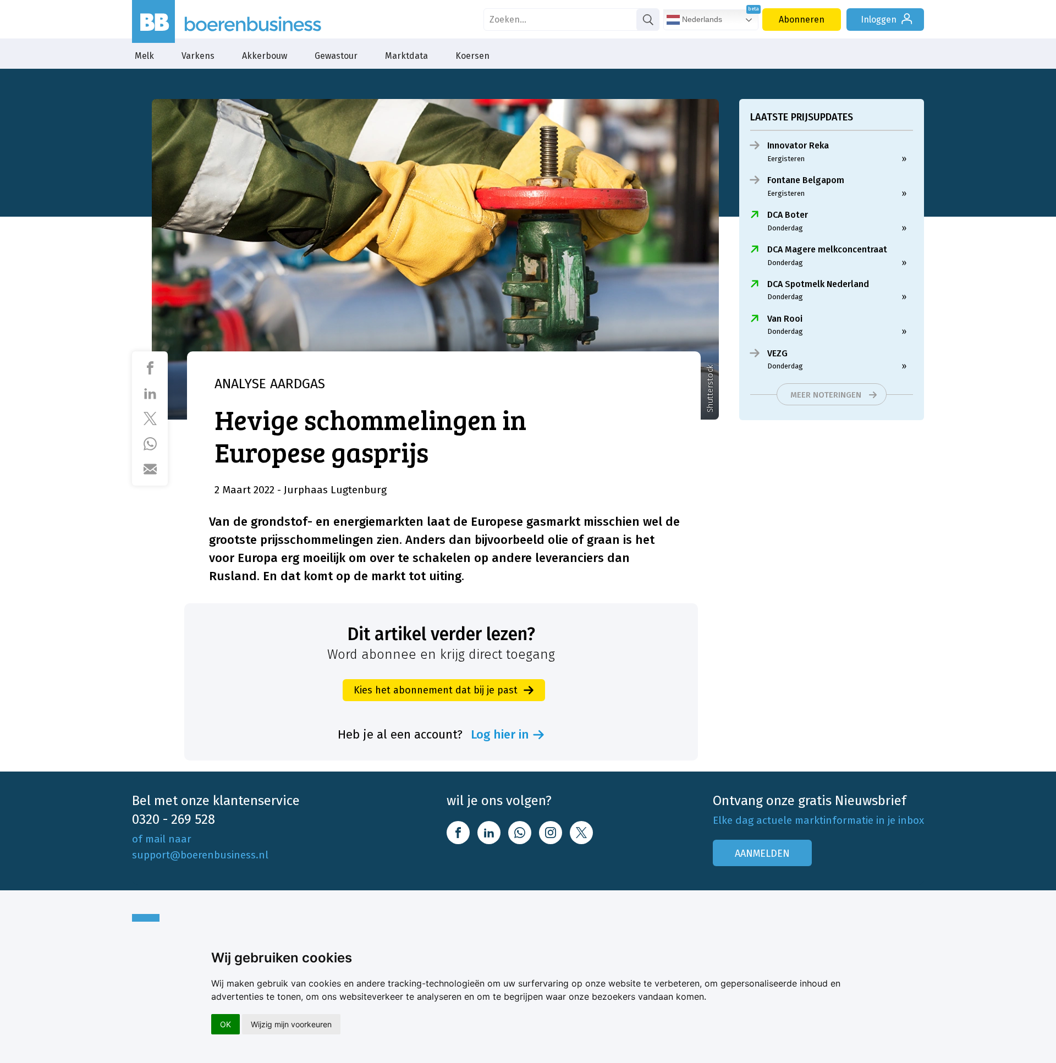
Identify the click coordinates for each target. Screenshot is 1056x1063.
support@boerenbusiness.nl (200, 855)
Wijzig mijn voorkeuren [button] (291, 1024)
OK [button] (225, 1024)
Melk (144, 56)
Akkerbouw (264, 56)
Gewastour (336, 56)
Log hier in (500, 735)
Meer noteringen (825, 395)
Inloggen (879, 19)
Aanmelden (762, 853)
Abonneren (801, 19)
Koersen (472, 56)
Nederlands (701, 19)
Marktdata (406, 56)
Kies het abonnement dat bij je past (436, 690)
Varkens (198, 56)
